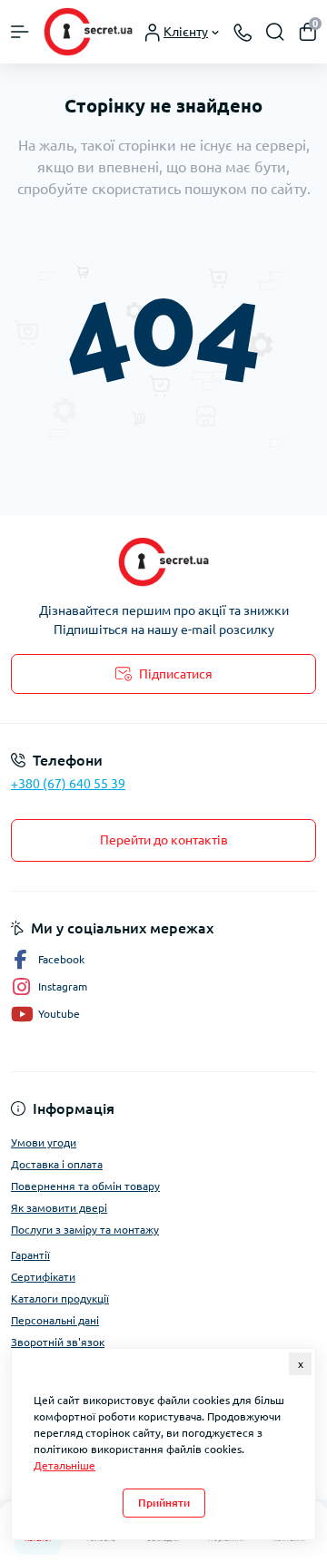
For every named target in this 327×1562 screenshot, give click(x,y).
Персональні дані (55, 1320)
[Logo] (88, 31)
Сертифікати (43, 1277)
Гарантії (30, 1255)
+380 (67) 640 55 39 (68, 783)
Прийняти (164, 1502)
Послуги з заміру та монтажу (85, 1229)
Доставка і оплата (57, 1164)
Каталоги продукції (60, 1298)
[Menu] (20, 31)
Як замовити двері (59, 1208)
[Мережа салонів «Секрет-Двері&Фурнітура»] (163, 562)
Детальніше (64, 1465)
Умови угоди (43, 1142)
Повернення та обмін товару (85, 1186)
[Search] (275, 32)
